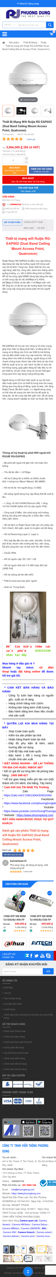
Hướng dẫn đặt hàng (14, 1047)
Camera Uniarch (26, 1232)
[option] (28, 77)
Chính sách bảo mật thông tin (18, 1042)
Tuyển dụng (9, 1009)
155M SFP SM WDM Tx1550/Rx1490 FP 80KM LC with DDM (43, 896)
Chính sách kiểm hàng (14, 1058)
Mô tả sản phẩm (12, 222)
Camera (41, 1232)
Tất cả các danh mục (11, 25)
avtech (48, 1232)
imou (47, 1236)
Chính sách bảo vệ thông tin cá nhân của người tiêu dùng (28, 1016)
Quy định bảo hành (13, 1004)
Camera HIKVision (21, 1224)
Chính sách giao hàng (14, 1036)
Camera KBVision (10, 1228)
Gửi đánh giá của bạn (13, 854)
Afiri (44, 1228)
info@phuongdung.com (23, 1189)
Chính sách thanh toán (15, 1031)
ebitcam (15, 1236)
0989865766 (15, 204)
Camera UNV (9, 1232)
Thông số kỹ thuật (33, 222)
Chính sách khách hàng (15, 1069)
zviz (33, 1236)
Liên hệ (7, 993)
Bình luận (29, 228)
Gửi (48, 971)
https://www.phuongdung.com (26, 1193)
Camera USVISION (30, 1228)
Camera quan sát (29, 1220)
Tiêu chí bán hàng (12, 998)
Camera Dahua (39, 1224)
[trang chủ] (3, 42)
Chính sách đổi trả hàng (15, 1064)
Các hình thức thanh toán (16, 1053)
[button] (14, 170)
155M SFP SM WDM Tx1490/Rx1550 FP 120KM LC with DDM (16, 918)
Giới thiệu (8, 987)
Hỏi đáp (41, 228)
